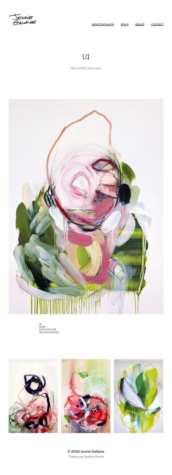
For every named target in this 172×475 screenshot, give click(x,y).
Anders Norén (94, 456)
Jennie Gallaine (92, 451)
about (139, 24)
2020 (82, 68)
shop (124, 24)
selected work (103, 24)
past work (94, 68)
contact (157, 24)
